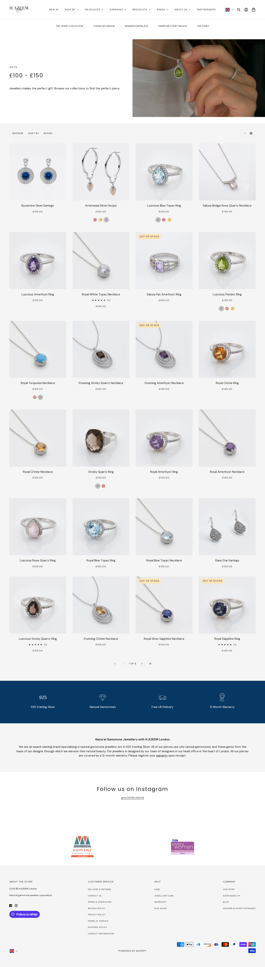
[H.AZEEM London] (19, 9)
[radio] (95, 219)
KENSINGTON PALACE (136, 26)
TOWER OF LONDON (104, 26)
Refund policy (96, 908)
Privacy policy (97, 914)
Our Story (229, 889)
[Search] (239, 10)
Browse (17, 133)
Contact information (101, 933)
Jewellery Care (164, 896)
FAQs (157, 889)
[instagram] (16, 905)
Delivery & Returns (99, 889)
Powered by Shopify (132, 950)
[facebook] (11, 905)
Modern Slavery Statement (239, 908)
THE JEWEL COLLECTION (69, 26)
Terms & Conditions (100, 902)
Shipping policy (97, 927)
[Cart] (253, 10)
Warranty (160, 902)
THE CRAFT (203, 26)
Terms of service (98, 921)
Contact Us (94, 896)
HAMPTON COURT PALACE (172, 26)
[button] (244, 133)
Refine (48, 133)
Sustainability (231, 896)
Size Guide (160, 908)
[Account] (246, 10)
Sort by (33, 133)
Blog (226, 902)
